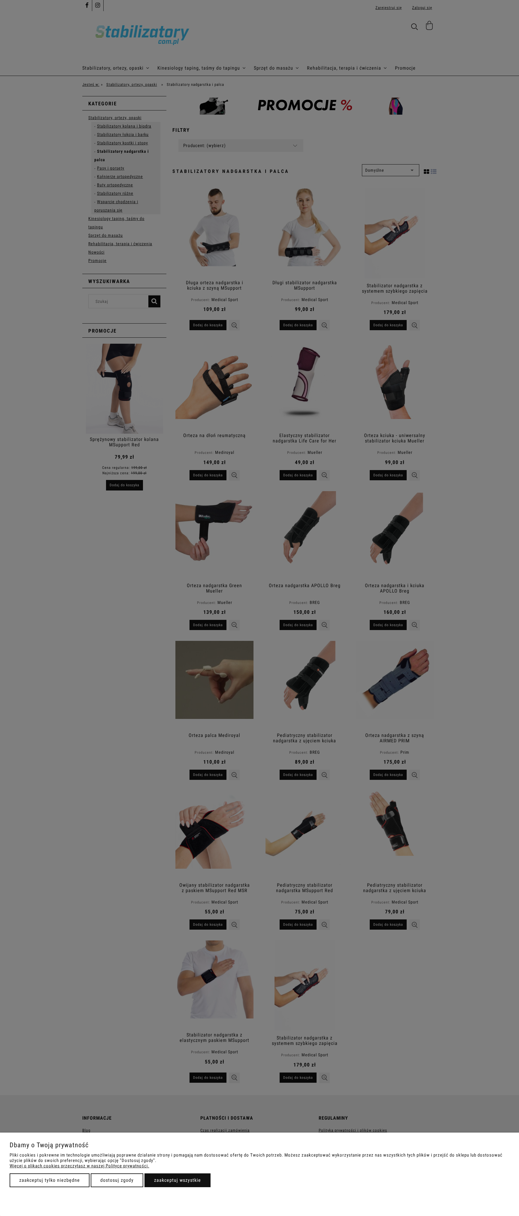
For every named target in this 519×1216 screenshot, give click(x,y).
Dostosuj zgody (117, 1180)
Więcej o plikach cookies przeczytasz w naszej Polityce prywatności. (79, 1166)
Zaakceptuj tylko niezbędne (49, 1180)
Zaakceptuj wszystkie (177, 1180)
